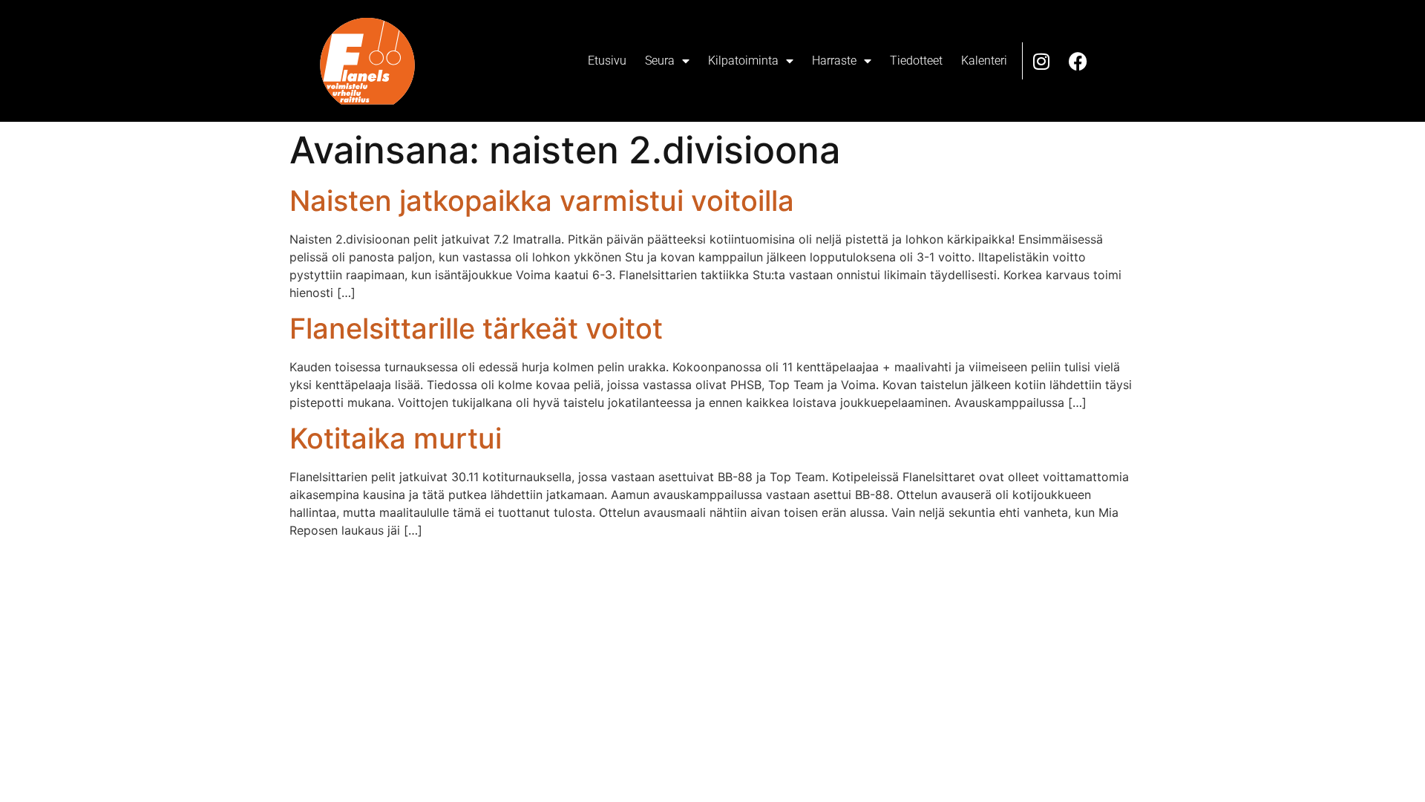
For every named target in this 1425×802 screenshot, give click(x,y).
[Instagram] (1041, 60)
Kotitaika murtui (395, 438)
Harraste (834, 60)
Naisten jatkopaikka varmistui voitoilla (541, 200)
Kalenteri (984, 60)
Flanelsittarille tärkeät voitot (476, 328)
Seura (660, 60)
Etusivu (607, 60)
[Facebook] (1078, 60)
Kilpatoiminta (743, 60)
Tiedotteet (916, 60)
